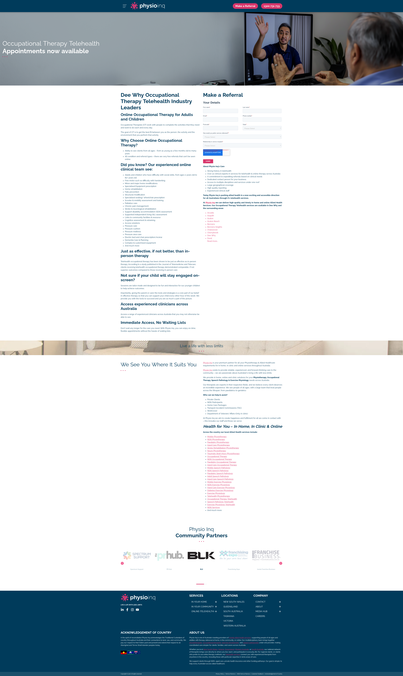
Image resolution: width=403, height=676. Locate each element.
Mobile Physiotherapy (217, 437)
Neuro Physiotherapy (216, 451)
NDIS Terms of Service (243, 674)
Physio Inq (210, 203)
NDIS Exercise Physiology (218, 485)
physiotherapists (195, 643)
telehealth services (233, 654)
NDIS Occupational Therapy (219, 459)
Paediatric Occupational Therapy (221, 462)
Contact (260, 602)
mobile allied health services (240, 638)
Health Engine (234, 569)
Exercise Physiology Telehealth (221, 505)
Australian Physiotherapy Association (266, 569)
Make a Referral (245, 6)
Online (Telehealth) (202, 611)
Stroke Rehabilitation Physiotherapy (223, 448)
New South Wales (233, 602)
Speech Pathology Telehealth (220, 502)
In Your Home (199, 602)
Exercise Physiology (216, 493)
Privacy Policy (220, 674)
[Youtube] (137, 609)
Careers (260, 616)
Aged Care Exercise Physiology (221, 488)
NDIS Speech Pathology (218, 471)
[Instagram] (132, 609)
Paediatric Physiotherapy (218, 442)
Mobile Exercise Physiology (219, 482)
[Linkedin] (122, 609)
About (259, 606)
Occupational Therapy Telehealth (222, 499)
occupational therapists (212, 643)
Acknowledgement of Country (273, 674)
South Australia (233, 611)
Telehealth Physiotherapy (218, 496)
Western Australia (234, 626)
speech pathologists (251, 643)
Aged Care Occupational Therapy (222, 465)
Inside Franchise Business (201, 569)
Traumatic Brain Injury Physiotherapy (223, 454)
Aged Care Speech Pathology (220, 479)
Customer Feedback (257, 674)
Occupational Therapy (217, 456)
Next (280, 563)
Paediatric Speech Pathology (220, 473)
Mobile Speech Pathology (218, 468)
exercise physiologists (230, 643)
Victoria (228, 621)
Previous (122, 563)
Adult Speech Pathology (218, 476)
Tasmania (228, 616)
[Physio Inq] (147, 6)
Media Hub (261, 611)
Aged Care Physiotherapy (218, 445)
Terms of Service (230, 674)
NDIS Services (213, 507)
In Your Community (202, 606)
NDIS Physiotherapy (216, 439)
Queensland (230, 606)
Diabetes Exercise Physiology (220, 490)
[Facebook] (127, 609)
